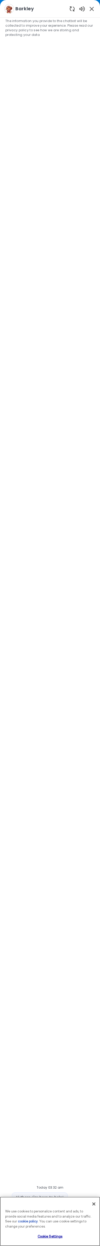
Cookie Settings (50, 1236)
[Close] (93, 1204)
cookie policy (28, 1221)
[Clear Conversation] (72, 8)
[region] (50, 621)
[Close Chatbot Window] (91, 8)
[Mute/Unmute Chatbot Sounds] (82, 8)
